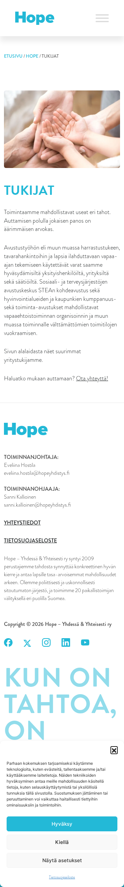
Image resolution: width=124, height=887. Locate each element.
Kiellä (62, 842)
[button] (114, 750)
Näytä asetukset (62, 860)
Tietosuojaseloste (62, 877)
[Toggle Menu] (102, 18)
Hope (32, 56)
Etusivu (13, 56)
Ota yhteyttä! (92, 378)
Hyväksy (62, 824)
